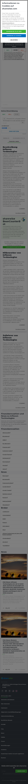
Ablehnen (14, 40)
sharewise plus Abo (14, 31)
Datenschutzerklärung (8, 23)
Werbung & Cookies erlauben (14, 36)
